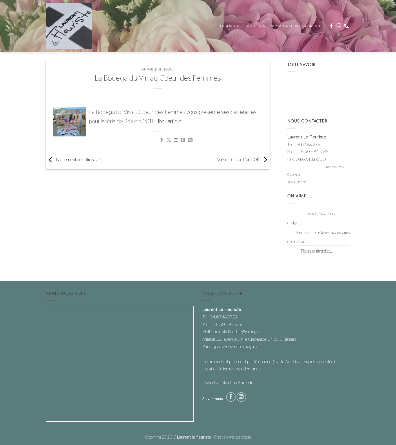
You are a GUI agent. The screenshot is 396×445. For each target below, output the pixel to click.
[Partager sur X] (168, 140)
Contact (313, 26)
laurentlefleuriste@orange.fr (305, 167)
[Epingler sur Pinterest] (183, 140)
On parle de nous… (303, 105)
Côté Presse (297, 82)
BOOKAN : (297, 213)
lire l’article (169, 121)
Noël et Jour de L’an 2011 (239, 159)
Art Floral (257, 26)
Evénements (298, 94)
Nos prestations (285, 26)
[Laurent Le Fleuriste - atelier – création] (75, 26)
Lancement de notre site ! (77, 159)
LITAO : (293, 251)
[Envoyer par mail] (176, 140)
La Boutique (231, 26)
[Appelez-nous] (346, 26)
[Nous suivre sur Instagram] (339, 26)
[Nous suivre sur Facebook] (331, 26)
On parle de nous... (157, 69)
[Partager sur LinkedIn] (190, 140)
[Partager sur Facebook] (161, 140)
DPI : (291, 232)
